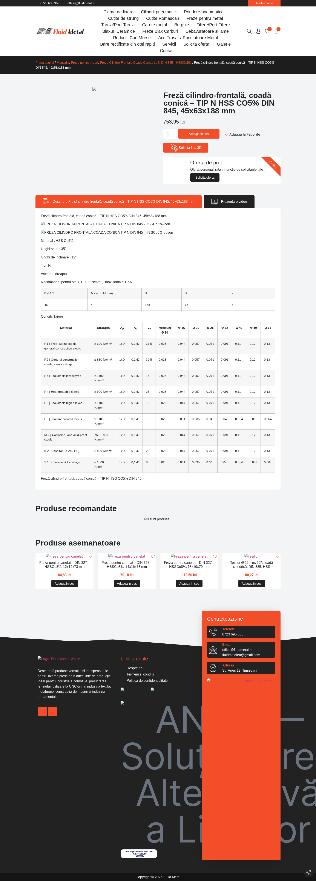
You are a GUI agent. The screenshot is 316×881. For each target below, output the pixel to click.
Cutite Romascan (162, 18)
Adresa (228, 665)
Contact (167, 50)
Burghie (181, 24)
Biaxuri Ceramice (118, 31)
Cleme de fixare (118, 11)
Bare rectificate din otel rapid (127, 44)
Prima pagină (44, 62)
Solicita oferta (196, 44)
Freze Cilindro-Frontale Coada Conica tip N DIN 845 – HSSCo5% (146, 62)
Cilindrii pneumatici (158, 11)
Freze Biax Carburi (160, 31)
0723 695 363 (232, 634)
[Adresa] (213, 668)
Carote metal (154, 24)
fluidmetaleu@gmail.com (241, 655)
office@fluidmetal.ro (237, 650)
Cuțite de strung (123, 18)
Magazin (63, 62)
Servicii (169, 44)
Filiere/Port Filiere (213, 24)
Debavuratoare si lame (207, 31)
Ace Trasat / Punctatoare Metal (188, 37)
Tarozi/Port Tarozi (118, 24)
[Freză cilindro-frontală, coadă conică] (94, 89)
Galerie (224, 44)
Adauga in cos (199, 134)
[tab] (118, 201)
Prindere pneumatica (204, 11)
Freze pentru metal (205, 18)
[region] (49, 854)
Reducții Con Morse (132, 37)
